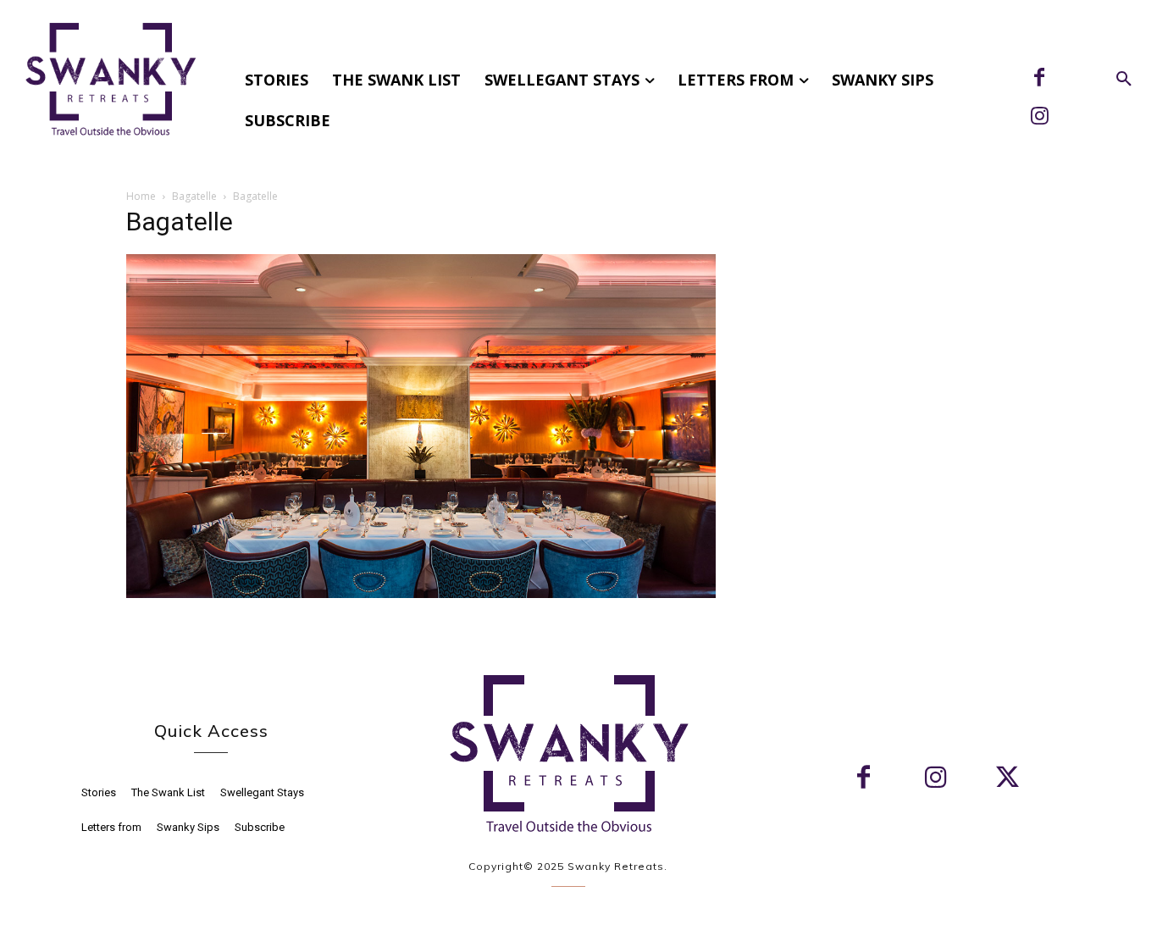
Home (141, 196)
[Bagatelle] (421, 593)
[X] (1007, 779)
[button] (1124, 79)
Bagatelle (194, 196)
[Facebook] (1039, 79)
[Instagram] (1039, 117)
